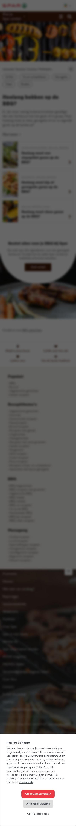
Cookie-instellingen (38, 813)
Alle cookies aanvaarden (38, 793)
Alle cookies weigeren (38, 803)
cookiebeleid (26, 782)
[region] (38, 780)
